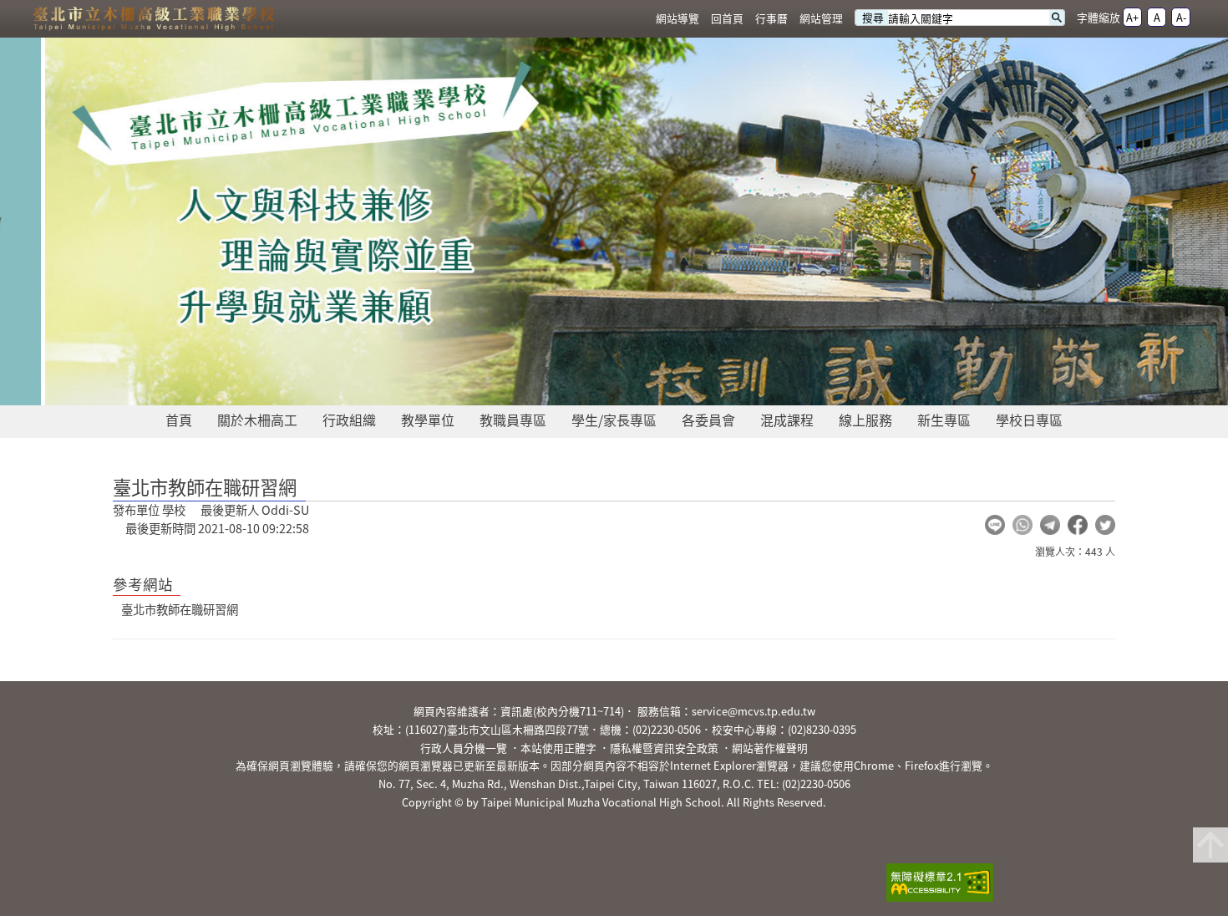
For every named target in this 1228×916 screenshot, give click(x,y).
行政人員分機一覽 (463, 748)
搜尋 (873, 17)
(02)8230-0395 (822, 729)
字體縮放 (1098, 17)
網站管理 (821, 18)
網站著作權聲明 (770, 748)
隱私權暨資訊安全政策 (664, 748)
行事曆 (771, 18)
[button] (995, 525)
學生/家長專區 (614, 420)
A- (1181, 17)
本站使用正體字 (558, 748)
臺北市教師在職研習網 (179, 609)
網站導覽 (677, 18)
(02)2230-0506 (666, 729)
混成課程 (787, 420)
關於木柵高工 (257, 420)
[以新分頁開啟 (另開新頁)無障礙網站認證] (934, 884)
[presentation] (547, 386)
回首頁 (727, 18)
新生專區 (944, 420)
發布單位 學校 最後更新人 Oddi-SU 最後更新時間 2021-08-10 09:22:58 (211, 519)
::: (639, 18)
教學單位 (427, 420)
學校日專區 (1029, 420)
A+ (1132, 17)
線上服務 (865, 420)
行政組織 (349, 420)
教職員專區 (513, 420)
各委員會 (708, 420)
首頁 (178, 420)
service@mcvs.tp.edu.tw (753, 711)
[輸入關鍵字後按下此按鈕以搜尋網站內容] (1056, 17)
